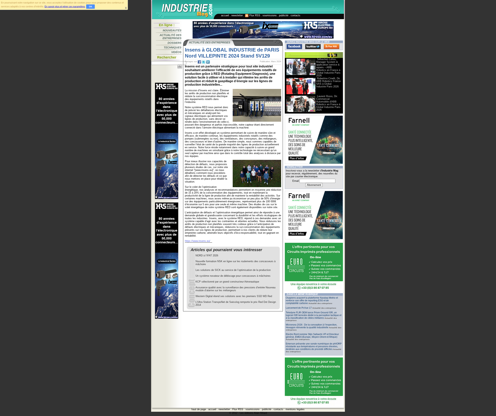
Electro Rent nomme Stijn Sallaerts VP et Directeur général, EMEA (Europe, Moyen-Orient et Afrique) (312, 335)
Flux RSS (254, 15)
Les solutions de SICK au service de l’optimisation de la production (233, 270)
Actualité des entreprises (170, 37)
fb (199, 62)
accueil (225, 15)
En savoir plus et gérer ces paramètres (65, 6)
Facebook (294, 46)
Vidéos (176, 52)
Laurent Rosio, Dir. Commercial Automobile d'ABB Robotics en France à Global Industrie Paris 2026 (328, 103)
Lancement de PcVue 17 (299, 308)
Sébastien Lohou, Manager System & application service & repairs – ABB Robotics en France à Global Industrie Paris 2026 (328, 67)
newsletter (237, 15)
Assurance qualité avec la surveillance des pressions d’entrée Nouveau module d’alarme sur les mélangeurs (235, 289)
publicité (283, 15)
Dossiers (174, 42)
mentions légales (295, 409)
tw (204, 62)
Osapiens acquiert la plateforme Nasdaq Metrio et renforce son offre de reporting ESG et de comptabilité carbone (312, 300)
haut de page (198, 409)
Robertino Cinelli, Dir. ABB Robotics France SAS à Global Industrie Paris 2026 (328, 82)
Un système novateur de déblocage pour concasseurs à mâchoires (232, 275)
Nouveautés (172, 30)
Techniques (172, 47)
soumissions (270, 15)
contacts (295, 15)
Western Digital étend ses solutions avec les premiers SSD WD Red (233, 296)
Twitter (313, 46)
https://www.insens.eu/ (197, 240)
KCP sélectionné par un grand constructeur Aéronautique (227, 281)
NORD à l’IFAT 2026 (206, 255)
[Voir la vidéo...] (301, 74)
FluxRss (331, 46)
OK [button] (90, 6)
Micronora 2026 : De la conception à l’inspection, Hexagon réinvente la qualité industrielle (311, 326)
